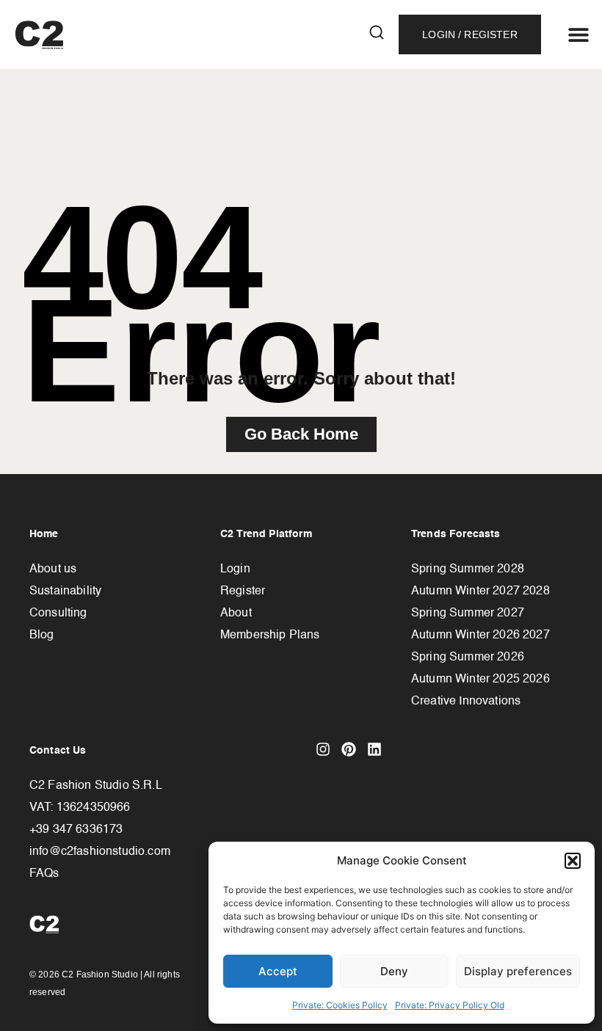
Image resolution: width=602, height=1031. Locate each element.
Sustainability (65, 591)
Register (242, 591)
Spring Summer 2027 (467, 613)
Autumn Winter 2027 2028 (480, 591)
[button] (572, 860)
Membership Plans (270, 635)
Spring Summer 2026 (467, 657)
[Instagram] (323, 749)
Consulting (58, 613)
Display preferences (518, 971)
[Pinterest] (348, 749)
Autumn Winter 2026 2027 (480, 635)
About (236, 613)
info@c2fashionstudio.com (99, 852)
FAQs (44, 874)
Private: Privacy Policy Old (449, 1004)
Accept (277, 971)
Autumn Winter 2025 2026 (480, 679)
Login (235, 569)
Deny (394, 971)
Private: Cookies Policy (340, 1004)
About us (52, 569)
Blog (41, 635)
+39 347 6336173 (76, 830)
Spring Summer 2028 (467, 569)
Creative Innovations (466, 701)
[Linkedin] (374, 749)
